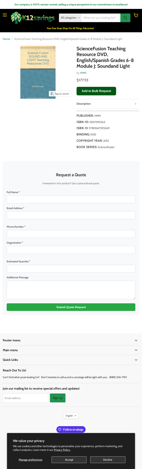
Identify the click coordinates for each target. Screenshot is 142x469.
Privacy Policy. (62, 450)
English (69, 415)
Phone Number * (16, 226)
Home (6, 39)
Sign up (57, 398)
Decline (107, 459)
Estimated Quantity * (18, 261)
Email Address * (15, 208)
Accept (69, 459)
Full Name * (13, 192)
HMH (83, 73)
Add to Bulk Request (96, 91)
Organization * (15, 242)
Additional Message (17, 277)
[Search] (125, 18)
